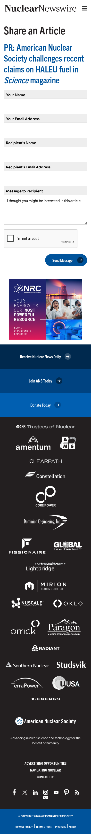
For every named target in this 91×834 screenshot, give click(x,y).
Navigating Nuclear (45, 770)
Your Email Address (23, 118)
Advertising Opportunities (45, 763)
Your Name (15, 94)
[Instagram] (45, 792)
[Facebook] (14, 792)
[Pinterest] (66, 792)
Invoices (60, 826)
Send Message (62, 260)
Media (72, 826)
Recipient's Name (21, 142)
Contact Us (45, 776)
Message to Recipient (24, 190)
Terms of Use (44, 826)
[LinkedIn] (35, 792)
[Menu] (83, 8)
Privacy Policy (24, 826)
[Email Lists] (45, 797)
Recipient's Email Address (28, 166)
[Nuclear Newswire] (76, 792)
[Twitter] (24, 792)
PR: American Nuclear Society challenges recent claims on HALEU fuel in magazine (44, 63)
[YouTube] (56, 792)
